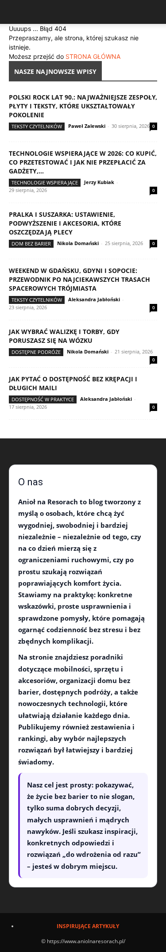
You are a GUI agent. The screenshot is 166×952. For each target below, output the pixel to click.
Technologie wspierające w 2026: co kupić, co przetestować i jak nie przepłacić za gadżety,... (83, 162)
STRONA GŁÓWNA (93, 56)
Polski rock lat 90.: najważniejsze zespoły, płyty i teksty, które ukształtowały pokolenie (83, 106)
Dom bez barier (31, 243)
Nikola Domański (78, 243)
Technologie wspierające (45, 182)
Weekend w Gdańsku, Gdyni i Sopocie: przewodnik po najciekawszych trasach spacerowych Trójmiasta (79, 279)
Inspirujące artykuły (88, 926)
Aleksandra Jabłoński (94, 299)
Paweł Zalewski (86, 126)
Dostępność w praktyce (43, 399)
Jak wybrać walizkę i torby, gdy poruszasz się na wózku (64, 336)
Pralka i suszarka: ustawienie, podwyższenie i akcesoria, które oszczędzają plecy (65, 223)
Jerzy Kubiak (99, 182)
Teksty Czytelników (37, 126)
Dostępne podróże (36, 352)
